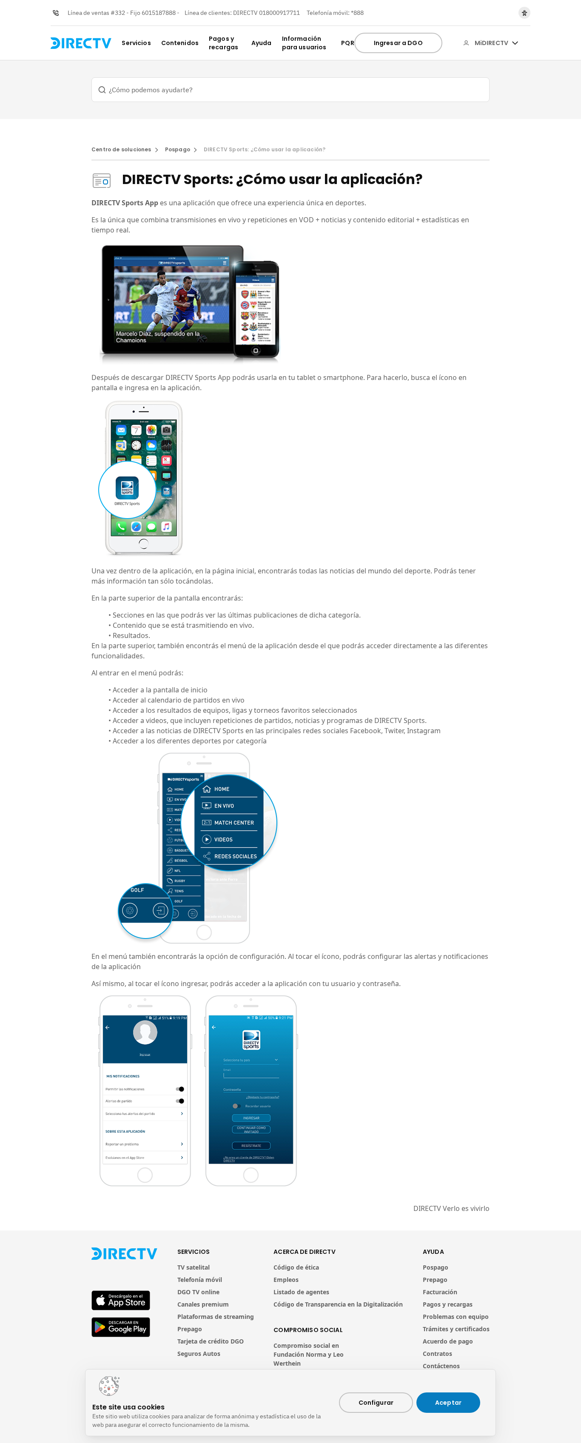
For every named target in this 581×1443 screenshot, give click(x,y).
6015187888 (159, 13)
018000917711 (279, 13)
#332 (118, 13)
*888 (357, 13)
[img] (515, 43)
